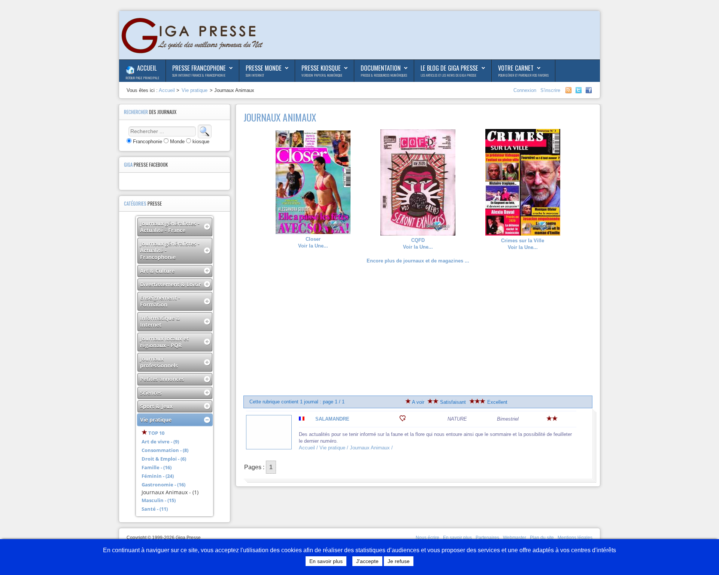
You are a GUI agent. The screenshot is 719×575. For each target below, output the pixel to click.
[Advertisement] (417, 330)
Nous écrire (427, 537)
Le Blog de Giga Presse (449, 68)
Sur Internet (255, 75)
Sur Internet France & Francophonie (198, 75)
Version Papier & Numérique (321, 75)
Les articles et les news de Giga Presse (448, 75)
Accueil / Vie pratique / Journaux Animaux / (346, 448)
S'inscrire (550, 90)
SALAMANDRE (332, 419)
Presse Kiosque (321, 68)
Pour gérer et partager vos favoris (523, 75)
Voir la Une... (313, 242)
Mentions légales (575, 537)
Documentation (381, 68)
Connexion (525, 90)
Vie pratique (194, 90)
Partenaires (487, 537)
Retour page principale (142, 77)
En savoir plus (457, 537)
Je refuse (399, 561)
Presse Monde (264, 68)
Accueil (147, 68)
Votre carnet (516, 68)
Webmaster (514, 537)
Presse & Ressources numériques (384, 75)
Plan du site (542, 537)
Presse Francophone (199, 68)
